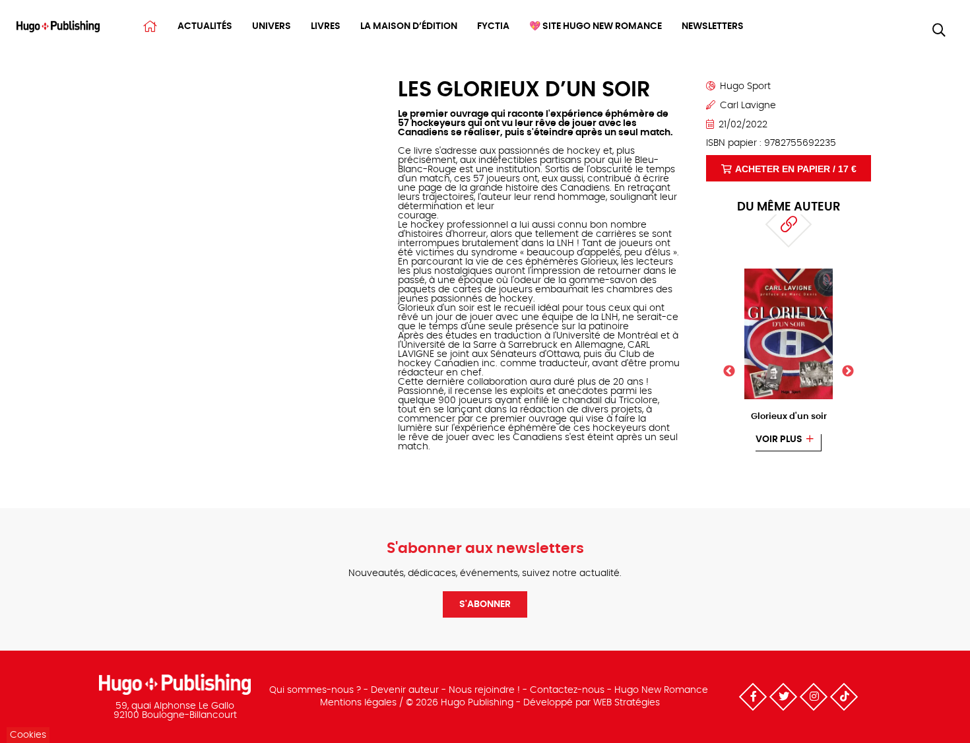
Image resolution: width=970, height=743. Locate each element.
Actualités (205, 26)
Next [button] (848, 371)
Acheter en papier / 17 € (796, 169)
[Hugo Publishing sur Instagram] (813, 697)
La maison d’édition (408, 26)
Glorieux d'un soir (789, 416)
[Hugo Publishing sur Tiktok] (844, 697)
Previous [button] (729, 371)
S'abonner (485, 604)
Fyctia (493, 26)
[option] (788, 360)
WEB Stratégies (626, 702)
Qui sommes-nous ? (315, 690)
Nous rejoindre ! (484, 690)
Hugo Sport (745, 86)
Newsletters (713, 26)
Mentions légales (358, 702)
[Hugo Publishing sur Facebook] (753, 697)
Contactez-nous (567, 690)
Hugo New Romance (661, 690)
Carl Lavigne (748, 105)
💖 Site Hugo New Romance (595, 26)
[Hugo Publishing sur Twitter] (783, 697)
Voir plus (779, 439)
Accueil (150, 26)
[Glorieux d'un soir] (788, 272)
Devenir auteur (405, 690)
